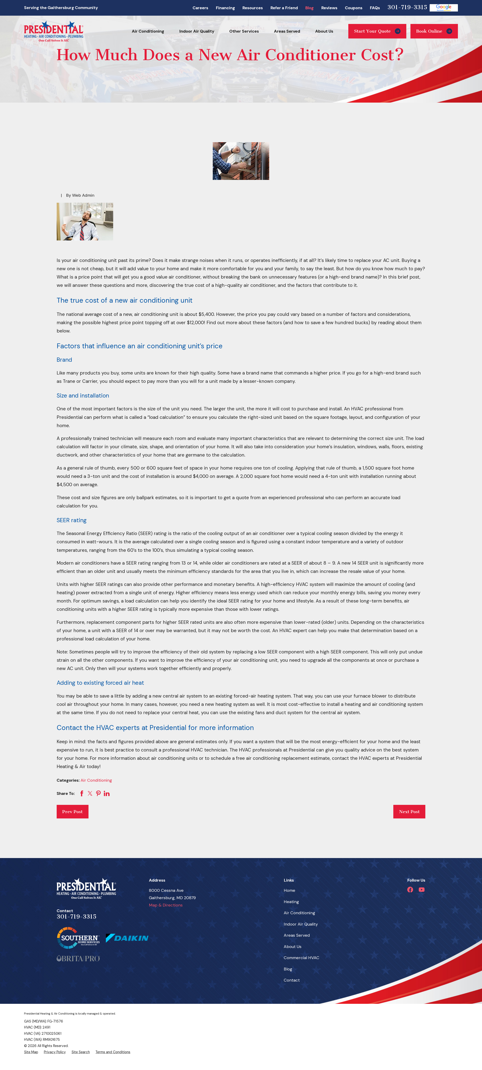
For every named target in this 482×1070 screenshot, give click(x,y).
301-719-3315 (407, 7)
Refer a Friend (284, 8)
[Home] (53, 31)
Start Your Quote (372, 31)
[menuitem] (31, 1052)
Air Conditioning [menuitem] (148, 31)
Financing (225, 8)
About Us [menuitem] (324, 31)
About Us (292, 946)
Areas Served (297, 935)
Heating (291, 901)
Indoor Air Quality (301, 924)
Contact (292, 980)
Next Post (409, 811)
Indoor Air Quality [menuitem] (196, 31)
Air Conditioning (96, 780)
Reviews (329, 8)
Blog (309, 8)
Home (289, 890)
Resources (252, 8)
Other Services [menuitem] (244, 31)
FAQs (375, 8)
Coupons (353, 8)
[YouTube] (422, 890)
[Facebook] (410, 890)
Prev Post (72, 811)
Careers (200, 8)
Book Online (429, 31)
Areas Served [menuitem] (287, 31)
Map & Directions (166, 905)
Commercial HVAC (301, 957)
